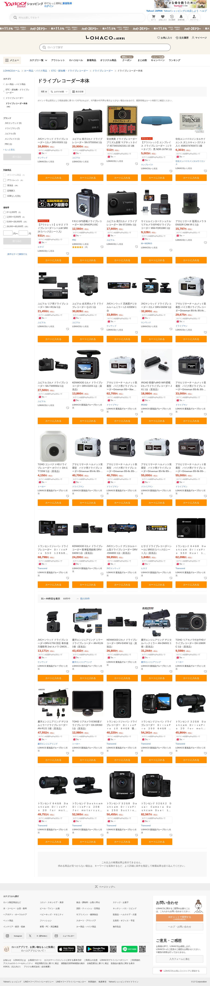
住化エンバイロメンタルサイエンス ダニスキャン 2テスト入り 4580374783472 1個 (191, 142)
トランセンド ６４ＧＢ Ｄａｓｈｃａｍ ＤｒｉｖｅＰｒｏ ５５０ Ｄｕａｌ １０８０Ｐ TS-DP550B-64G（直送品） (191, 550)
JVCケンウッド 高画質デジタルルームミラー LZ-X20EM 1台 (122, 307)
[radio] (4, 212)
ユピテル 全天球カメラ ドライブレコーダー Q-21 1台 (87, 305)
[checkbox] (4, 180)
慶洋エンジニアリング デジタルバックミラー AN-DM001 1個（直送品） (156, 643)
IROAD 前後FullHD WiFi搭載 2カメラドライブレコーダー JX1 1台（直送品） (156, 386)
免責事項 (102, 982)
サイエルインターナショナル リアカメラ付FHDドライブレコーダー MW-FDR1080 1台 (156, 224)
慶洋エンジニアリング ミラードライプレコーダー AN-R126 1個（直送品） (87, 643)
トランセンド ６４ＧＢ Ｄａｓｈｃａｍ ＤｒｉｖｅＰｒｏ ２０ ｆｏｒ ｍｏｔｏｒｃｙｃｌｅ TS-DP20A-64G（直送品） (53, 807)
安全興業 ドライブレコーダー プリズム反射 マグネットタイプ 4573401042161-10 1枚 (122, 142)
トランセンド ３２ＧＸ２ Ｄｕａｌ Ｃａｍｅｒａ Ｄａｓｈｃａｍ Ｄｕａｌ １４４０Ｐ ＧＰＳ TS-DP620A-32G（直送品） (156, 807)
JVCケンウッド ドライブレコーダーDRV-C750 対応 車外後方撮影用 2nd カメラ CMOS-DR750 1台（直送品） (53, 643)
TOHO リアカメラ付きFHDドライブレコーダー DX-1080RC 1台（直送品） (191, 643)
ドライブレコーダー (102, 70)
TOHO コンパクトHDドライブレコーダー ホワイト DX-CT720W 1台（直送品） (53, 468)
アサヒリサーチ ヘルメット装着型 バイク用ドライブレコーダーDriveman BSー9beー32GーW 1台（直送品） (122, 386)
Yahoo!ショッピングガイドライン (123, 982)
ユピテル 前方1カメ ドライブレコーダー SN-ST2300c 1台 (122, 223)
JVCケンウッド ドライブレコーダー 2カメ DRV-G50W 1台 (156, 305)
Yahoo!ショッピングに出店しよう (181, 11)
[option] (17, 123)
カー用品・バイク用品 (35, 70)
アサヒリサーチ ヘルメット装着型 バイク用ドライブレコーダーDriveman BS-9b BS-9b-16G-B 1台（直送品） (191, 468)
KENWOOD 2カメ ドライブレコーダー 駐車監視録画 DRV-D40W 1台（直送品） (87, 549)
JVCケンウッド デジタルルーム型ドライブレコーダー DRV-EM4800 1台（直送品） (122, 549)
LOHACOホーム (11, 70)
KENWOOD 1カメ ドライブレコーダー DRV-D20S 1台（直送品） (87, 386)
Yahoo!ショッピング (12, 982)
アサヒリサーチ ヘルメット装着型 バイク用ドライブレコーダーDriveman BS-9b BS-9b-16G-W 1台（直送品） (156, 468)
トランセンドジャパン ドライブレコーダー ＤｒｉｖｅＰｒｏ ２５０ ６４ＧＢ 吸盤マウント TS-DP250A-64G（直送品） (156, 725)
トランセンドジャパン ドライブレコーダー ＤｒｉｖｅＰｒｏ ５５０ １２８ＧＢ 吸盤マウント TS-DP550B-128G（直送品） (53, 550)
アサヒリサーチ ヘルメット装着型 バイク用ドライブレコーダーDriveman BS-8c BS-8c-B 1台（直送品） (191, 386)
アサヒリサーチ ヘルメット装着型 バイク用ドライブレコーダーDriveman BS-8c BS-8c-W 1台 (191, 307)
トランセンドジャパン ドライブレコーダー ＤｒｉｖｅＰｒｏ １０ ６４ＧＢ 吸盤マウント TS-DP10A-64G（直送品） (122, 725)
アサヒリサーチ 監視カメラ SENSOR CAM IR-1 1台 (191, 223)
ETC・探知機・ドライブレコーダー (69, 70)
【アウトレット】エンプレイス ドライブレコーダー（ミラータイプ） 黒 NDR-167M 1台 (156, 146)
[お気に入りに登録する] (67, 164)
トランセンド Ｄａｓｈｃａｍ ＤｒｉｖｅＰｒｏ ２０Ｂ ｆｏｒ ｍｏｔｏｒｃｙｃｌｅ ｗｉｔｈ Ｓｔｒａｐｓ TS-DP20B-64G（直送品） (87, 807)
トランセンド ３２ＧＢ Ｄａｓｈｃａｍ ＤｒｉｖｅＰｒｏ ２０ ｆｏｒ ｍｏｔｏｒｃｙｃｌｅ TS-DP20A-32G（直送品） (191, 725)
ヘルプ (203, 11)
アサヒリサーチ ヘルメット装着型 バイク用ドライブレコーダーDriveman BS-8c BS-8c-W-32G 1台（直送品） (87, 468)
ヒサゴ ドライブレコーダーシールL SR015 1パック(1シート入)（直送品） (156, 549)
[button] (59, 91)
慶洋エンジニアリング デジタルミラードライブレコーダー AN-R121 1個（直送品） (53, 725)
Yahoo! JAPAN (154, 11)
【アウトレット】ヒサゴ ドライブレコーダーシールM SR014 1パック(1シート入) (53, 228)
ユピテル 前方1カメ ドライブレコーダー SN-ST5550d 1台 (87, 141)
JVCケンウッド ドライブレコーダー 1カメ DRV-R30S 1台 (53, 141)
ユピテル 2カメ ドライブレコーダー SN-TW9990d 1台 (53, 384)
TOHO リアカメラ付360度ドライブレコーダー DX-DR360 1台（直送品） (87, 725)
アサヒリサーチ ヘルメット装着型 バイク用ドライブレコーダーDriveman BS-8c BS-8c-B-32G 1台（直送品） (122, 468)
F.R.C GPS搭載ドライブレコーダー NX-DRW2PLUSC (87, 223)
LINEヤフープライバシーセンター (71, 982)
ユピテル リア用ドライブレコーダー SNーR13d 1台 (53, 305)
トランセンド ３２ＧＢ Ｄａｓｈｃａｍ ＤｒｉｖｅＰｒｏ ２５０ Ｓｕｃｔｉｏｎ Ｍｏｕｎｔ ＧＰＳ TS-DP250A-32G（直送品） (122, 807)
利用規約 (92, 982)
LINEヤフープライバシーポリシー (39, 982)
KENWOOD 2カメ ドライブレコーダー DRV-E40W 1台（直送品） (122, 643)
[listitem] (17, 84)
